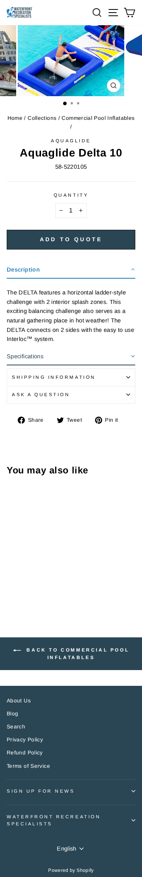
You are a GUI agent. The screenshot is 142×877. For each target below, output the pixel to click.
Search (16, 727)
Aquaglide (71, 140)
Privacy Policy (25, 740)
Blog (12, 714)
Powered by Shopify (71, 870)
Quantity (71, 194)
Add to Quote (71, 239)
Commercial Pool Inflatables (98, 118)
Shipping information (54, 377)
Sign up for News (41, 790)
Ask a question (41, 394)
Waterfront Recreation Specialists (54, 820)
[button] (71, 270)
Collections (42, 118)
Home (14, 118)
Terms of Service (28, 766)
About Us (19, 701)
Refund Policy (25, 753)
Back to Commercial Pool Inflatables (76, 654)
